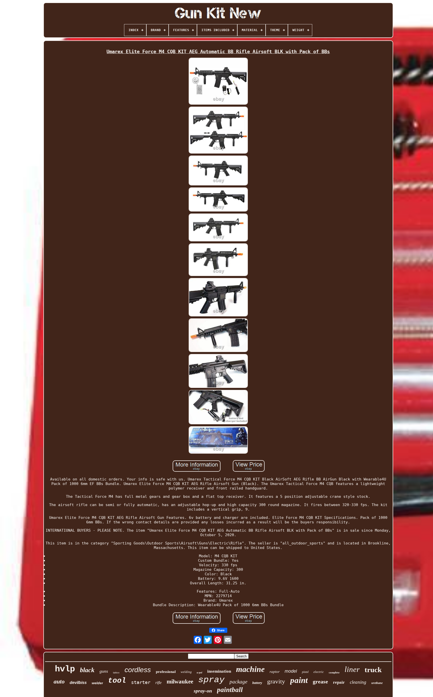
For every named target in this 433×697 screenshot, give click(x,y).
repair (339, 682)
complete (334, 672)
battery (257, 683)
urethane (377, 683)
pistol (305, 672)
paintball (230, 689)
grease (320, 681)
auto (59, 681)
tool (117, 680)
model (291, 671)
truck (373, 670)
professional (166, 672)
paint (299, 680)
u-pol (199, 672)
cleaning (358, 682)
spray (211, 680)
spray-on (203, 690)
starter (140, 682)
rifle (158, 682)
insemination (219, 671)
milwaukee (180, 681)
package (238, 682)
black (87, 670)
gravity (276, 681)
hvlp (65, 669)
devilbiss (78, 682)
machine (250, 669)
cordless (138, 670)
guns (103, 671)
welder (97, 683)
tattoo (116, 672)
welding (186, 672)
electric (318, 672)
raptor (275, 672)
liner (352, 669)
